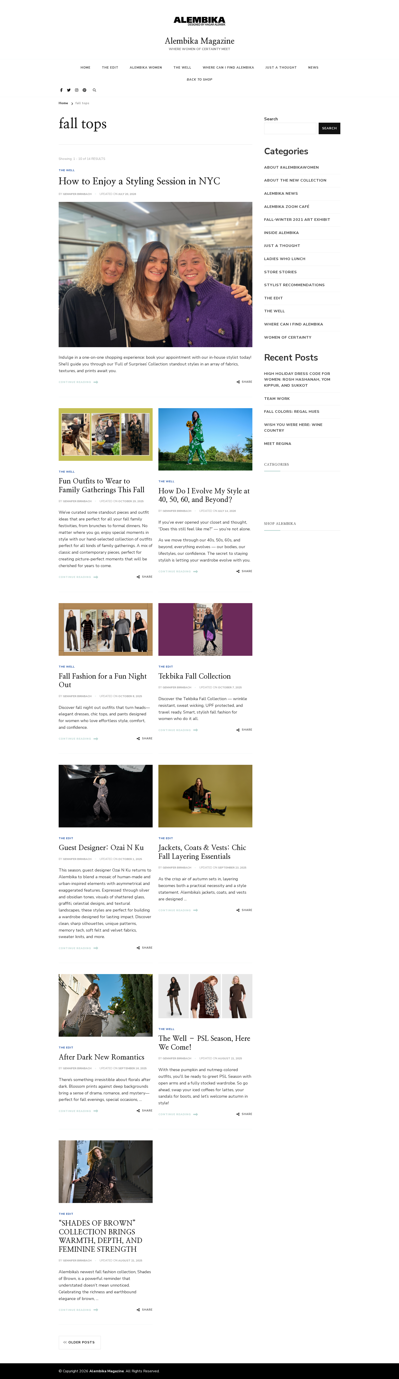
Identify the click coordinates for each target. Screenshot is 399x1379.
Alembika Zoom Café (286, 206)
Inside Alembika (281, 232)
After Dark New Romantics (101, 1057)
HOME (86, 68)
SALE (269, 554)
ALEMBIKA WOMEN (283, 488)
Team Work (277, 398)
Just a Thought (281, 68)
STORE (271, 540)
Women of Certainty (287, 337)
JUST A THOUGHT (282, 480)
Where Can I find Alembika (228, 68)
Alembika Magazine (199, 41)
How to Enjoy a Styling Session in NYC (139, 181)
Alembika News (281, 193)
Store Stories (280, 272)
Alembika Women (146, 68)
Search (271, 119)
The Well (182, 68)
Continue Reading (75, 382)
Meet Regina (277, 443)
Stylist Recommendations (294, 285)
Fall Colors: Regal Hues (292, 411)
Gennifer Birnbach (77, 194)
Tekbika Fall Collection (194, 676)
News (313, 68)
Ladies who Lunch (284, 258)
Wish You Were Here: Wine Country (293, 427)
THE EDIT (165, 666)
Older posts (81, 1342)
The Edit (110, 68)
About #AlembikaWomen (291, 167)
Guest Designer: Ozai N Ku (101, 847)
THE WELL (67, 170)
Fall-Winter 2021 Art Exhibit (297, 219)
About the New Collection (295, 180)
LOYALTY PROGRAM (284, 562)
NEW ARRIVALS (280, 547)
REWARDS (274, 569)
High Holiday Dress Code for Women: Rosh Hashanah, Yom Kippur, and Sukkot (297, 379)
